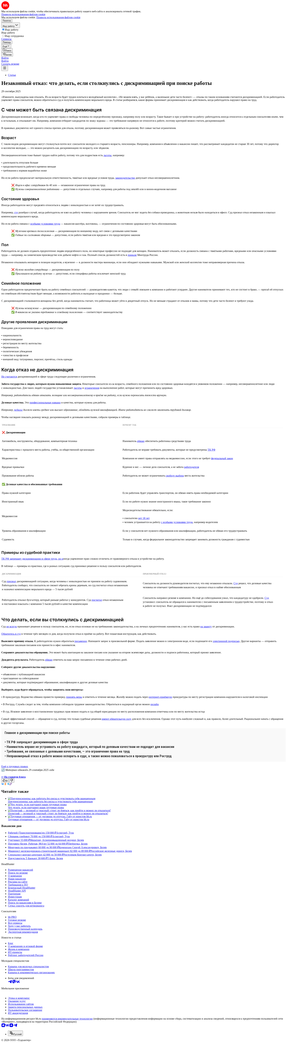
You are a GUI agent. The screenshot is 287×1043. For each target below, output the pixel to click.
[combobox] (15, 1033)
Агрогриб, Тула (65, 832)
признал (11, 581)
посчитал (97, 600)
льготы (107, 155)
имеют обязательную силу (116, 718)
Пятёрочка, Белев (78, 843)
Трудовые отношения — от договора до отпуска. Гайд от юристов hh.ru (48, 819)
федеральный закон (222, 458)
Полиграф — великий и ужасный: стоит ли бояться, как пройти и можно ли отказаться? (58, 813)
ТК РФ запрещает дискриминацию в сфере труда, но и (32, 558)
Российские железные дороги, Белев (111, 851)
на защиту (206, 626)
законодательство (125, 177)
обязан (140, 441)
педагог (18, 409)
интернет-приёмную (160, 697)
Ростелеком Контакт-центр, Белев (82, 854)
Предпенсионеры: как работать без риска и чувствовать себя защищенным (50, 801)
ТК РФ (211, 449)
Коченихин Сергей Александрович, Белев (83, 847)
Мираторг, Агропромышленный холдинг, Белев (57, 840)
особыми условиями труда (45, 223)
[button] (5, 57)
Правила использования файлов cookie (58, 17)
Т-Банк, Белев (55, 858)
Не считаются (9, 376)
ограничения (92, 387)
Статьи (12, 75)
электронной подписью (226, 641)
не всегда (11, 626)
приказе (132, 255)
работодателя (191, 467)
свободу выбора (175, 475)
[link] (7, 50)
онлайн (154, 704)
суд (16, 212)
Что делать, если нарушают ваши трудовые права (36, 807)
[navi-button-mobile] (4, 68)
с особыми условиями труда (177, 522)
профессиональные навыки (45, 402)
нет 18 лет (144, 518)
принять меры (74, 697)
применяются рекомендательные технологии (67, 1018)
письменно (80, 641)
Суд (236, 583)
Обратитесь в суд (11, 633)
